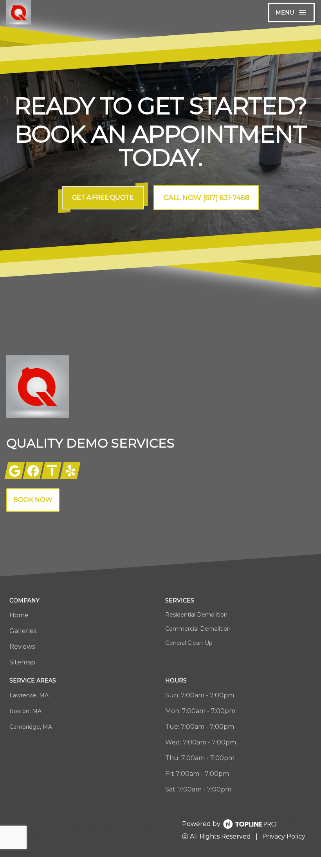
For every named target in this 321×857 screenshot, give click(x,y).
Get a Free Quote (103, 197)
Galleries (22, 631)
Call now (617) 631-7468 (206, 197)
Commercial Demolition (198, 628)
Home (19, 615)
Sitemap (22, 662)
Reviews (22, 646)
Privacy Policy (283, 836)
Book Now (32, 500)
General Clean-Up (189, 642)
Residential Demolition (196, 614)
